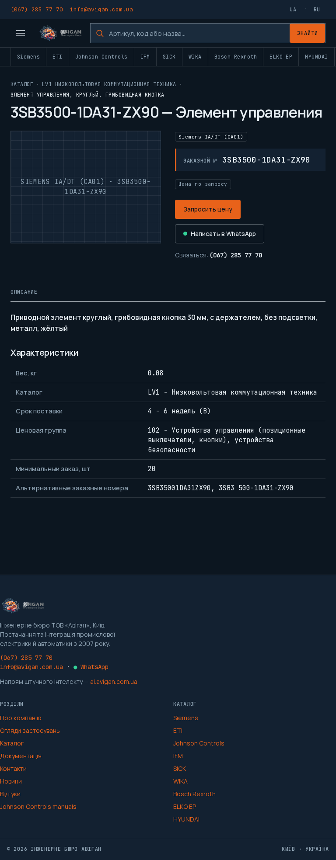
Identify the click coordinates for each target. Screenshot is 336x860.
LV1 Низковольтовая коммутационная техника (109, 84)
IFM (145, 56)
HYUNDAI (316, 56)
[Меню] (20, 33)
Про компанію (21, 718)
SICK (169, 56)
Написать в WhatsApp (223, 233)
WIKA (195, 56)
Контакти (13, 768)
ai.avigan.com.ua (113, 681)
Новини (11, 781)
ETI (57, 56)
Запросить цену (207, 209)
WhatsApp (91, 667)
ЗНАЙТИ (307, 33)
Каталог (21, 84)
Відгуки (10, 794)
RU (317, 9)
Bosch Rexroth (235, 56)
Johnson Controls (101, 56)
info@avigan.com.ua (101, 9)
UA (293, 9)
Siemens (28, 56)
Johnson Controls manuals (38, 806)
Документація (21, 756)
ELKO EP (281, 56)
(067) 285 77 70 (36, 9)
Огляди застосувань (30, 730)
